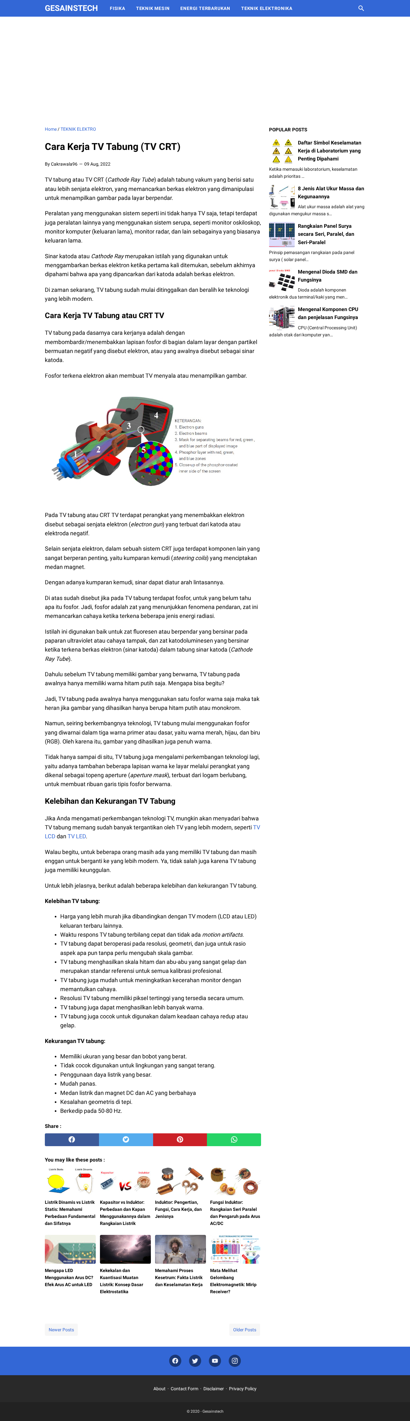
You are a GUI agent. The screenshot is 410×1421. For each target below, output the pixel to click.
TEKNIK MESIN (153, 8)
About (159, 1388)
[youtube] (215, 1361)
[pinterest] (180, 1139)
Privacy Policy (243, 1388)
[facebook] (72, 1139)
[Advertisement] (205, 71)
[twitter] (126, 1139)
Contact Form (184, 1388)
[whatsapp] (234, 1139)
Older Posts (244, 1329)
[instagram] (235, 1361)
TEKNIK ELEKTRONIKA (266, 8)
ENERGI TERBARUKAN (205, 8)
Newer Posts (61, 1329)
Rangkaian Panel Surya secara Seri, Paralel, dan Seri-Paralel (326, 234)
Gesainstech (71, 8)
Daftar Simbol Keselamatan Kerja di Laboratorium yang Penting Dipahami (329, 151)
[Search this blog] (361, 8)
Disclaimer (213, 1388)
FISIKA (117, 8)
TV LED (77, 836)
